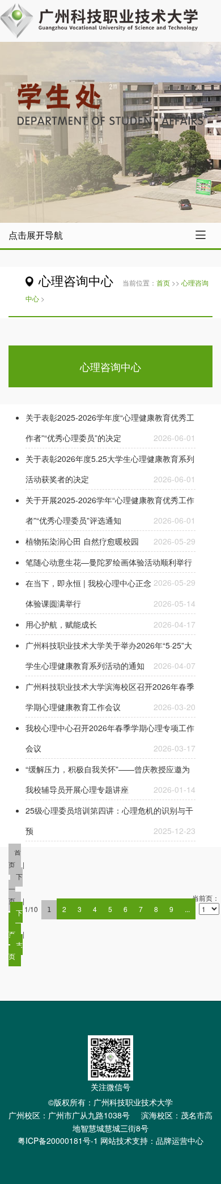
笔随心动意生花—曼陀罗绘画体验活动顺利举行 (109, 562)
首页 (163, 282)
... (187, 909)
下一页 (15, 923)
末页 (15, 950)
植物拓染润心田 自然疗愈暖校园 (82, 541)
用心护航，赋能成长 (61, 624)
